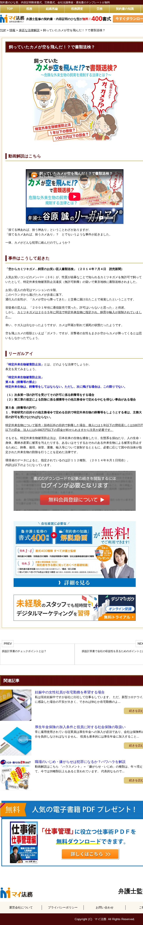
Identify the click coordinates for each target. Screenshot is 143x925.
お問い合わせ (105, 907)
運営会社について (21, 907)
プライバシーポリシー (63, 907)
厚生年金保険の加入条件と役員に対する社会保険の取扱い (80, 727)
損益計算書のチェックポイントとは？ (24, 651)
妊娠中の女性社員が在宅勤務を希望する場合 (70, 692)
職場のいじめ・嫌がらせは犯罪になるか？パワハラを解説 (80, 762)
